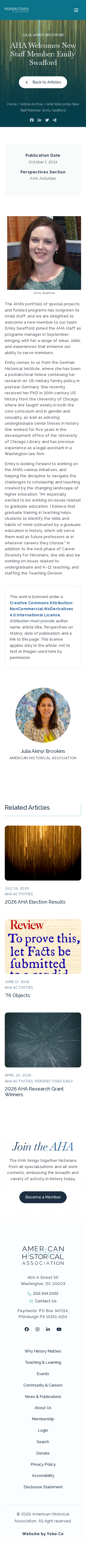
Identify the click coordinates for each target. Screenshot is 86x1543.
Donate (43, 1453)
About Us (43, 1408)
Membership (43, 1419)
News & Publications (43, 1396)
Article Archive (32, 104)
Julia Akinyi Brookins (43, 35)
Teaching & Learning (43, 1362)
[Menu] (75, 10)
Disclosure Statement (43, 1487)
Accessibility (43, 1475)
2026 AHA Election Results (35, 902)
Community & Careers (43, 1385)
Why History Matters (43, 1351)
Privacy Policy (43, 1464)
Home (12, 104)
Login (43, 1430)
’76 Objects (17, 995)
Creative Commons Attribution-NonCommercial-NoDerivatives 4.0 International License (42, 609)
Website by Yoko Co (43, 1534)
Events (43, 1374)
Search (43, 1442)
